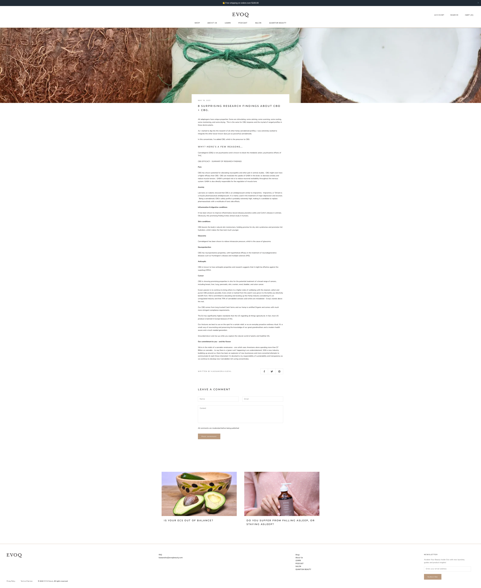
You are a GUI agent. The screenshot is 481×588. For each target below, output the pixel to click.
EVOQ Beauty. (49, 581)
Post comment (209, 436)
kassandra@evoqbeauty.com (171, 558)
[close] (478, 3)
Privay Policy (11, 581)
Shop (197, 23)
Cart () (469, 15)
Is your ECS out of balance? (188, 520)
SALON (258, 23)
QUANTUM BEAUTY (277, 23)
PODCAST (242, 23)
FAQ (160, 555)
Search (454, 15)
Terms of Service (26, 581)
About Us (212, 23)
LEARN (228, 23)
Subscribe (433, 577)
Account (439, 15)
